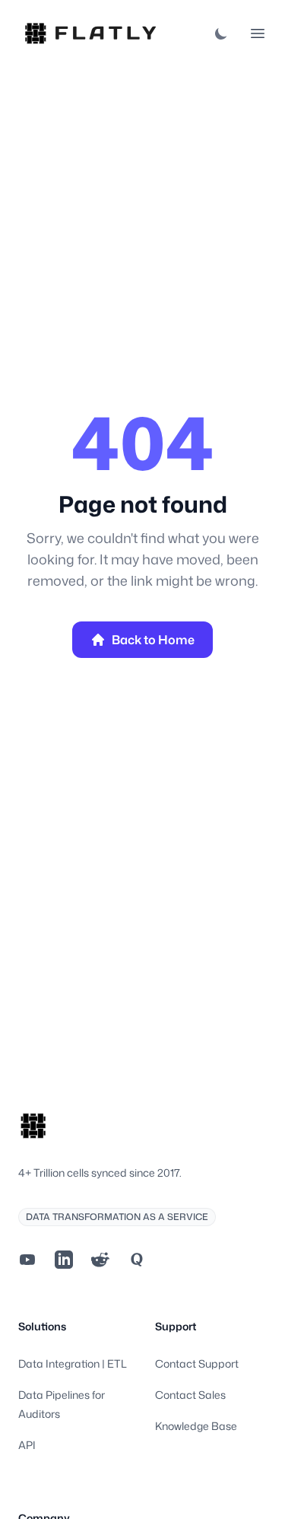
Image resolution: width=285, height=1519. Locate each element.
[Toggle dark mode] (221, 33)
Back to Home (153, 639)
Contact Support (197, 1363)
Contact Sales (190, 1394)
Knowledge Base (196, 1426)
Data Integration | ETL (72, 1363)
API (27, 1445)
